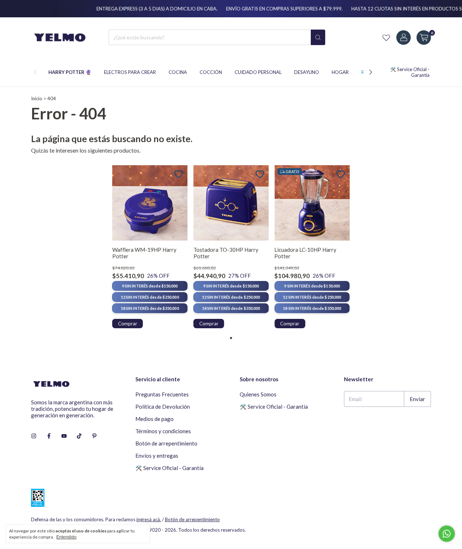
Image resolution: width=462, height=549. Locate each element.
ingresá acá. (148, 519)
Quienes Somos (258, 394)
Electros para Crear (130, 72)
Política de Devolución (162, 406)
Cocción (211, 72)
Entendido (66, 537)
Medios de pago (154, 419)
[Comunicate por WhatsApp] (447, 534)
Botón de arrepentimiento (166, 443)
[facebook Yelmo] (49, 436)
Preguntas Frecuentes (162, 394)
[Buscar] (318, 37)
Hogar (340, 72)
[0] (424, 37)
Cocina (178, 72)
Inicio (36, 98)
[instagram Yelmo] (33, 436)
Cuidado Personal (258, 72)
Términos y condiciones (163, 431)
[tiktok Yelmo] (79, 436)
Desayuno (306, 72)
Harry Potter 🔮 (69, 72)
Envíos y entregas (156, 455)
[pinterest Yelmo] (94, 436)
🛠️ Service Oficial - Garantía (169, 468)
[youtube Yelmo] (64, 436)
